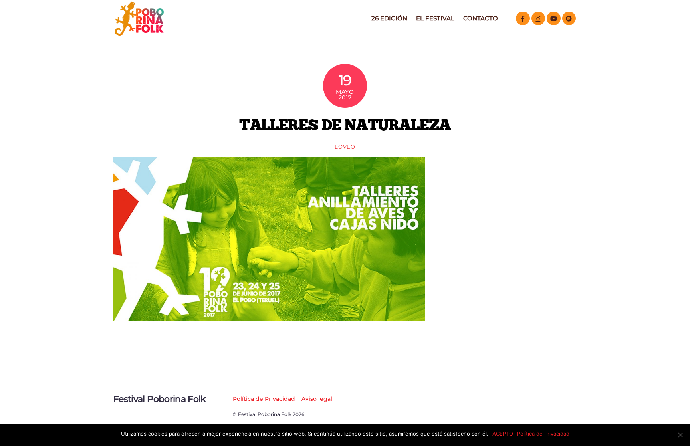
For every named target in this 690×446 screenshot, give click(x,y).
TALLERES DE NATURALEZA (344, 124)
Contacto (480, 18)
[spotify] (569, 18)
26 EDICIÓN (389, 18)
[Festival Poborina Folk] (139, 33)
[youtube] (553, 18)
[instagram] (538, 18)
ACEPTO (502, 433)
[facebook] (523, 18)
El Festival (435, 18)
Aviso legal (316, 398)
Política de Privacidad (264, 398)
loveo (345, 146)
